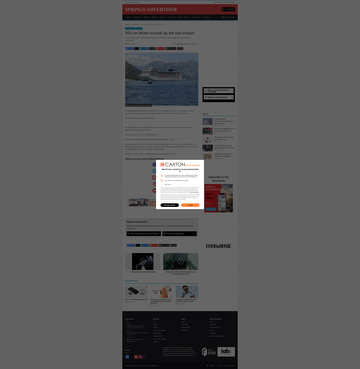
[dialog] (180, 184)
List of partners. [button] (194, 192)
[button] (180, 184)
